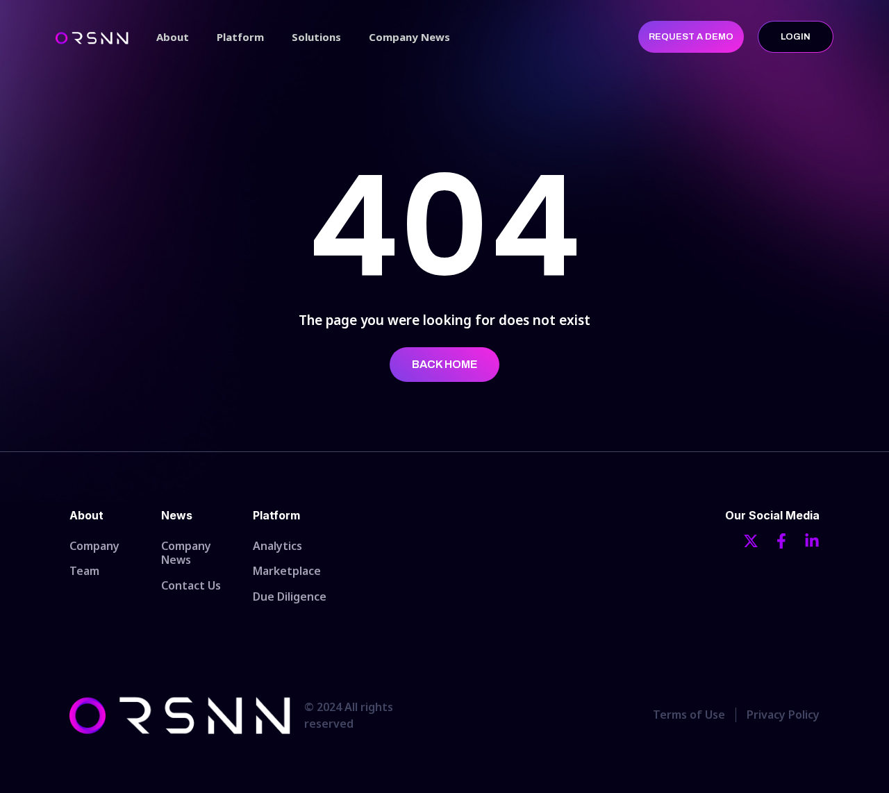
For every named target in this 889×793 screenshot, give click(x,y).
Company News (409, 37)
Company (94, 545)
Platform (240, 37)
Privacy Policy (783, 715)
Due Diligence (289, 596)
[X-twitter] (750, 541)
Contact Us (191, 585)
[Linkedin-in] (812, 541)
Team (84, 570)
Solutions (316, 37)
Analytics (277, 545)
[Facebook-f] (781, 541)
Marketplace (287, 570)
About (172, 37)
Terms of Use (689, 715)
